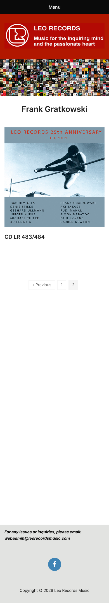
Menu (55, 7)
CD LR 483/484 (24, 237)
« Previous (41, 285)
